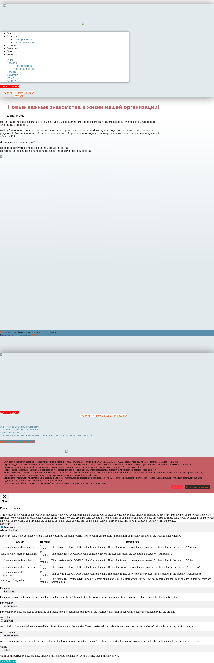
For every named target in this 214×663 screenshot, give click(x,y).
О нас (10, 33)
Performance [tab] (6, 602)
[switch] (2, 591)
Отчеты (11, 51)
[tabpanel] (107, 559)
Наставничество (23, 42)
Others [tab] (3, 646)
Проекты (12, 36)
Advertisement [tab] (7, 632)
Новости (11, 45)
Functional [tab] (5, 588)
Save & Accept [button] (8, 661)
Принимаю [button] (177, 487)
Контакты (12, 54)
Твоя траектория (23, 39)
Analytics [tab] (5, 617)
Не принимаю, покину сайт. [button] (197, 487)
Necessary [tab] (5, 523)
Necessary (9, 527)
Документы (13, 48)
